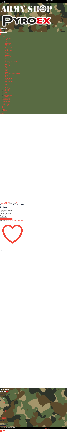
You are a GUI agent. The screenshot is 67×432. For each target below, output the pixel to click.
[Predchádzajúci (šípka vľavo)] (0, 431)
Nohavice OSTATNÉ (7, 44)
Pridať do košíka (6, 219)
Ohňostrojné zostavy (6, 104)
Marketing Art (8, 427)
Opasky (6, 52)
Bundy (5, 46)
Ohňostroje (3, 405)
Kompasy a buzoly (7, 65)
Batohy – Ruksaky (7, 62)
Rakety (4, 93)
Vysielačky (6, 69)
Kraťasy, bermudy (7, 45)
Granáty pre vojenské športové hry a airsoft (9, 100)
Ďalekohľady (6, 66)
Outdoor (4, 59)
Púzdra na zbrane (5, 203)
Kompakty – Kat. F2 (6, 89)
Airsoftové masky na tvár (8, 82)
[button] (24, 36)
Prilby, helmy (6, 54)
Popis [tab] (2, 248)
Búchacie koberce (5, 96)
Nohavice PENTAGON (8, 43)
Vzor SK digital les (7, 37)
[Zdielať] (3, 430)
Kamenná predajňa (4, 403)
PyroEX (5, 427)
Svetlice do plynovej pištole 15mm (7, 103)
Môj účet (3, 416)
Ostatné (6, 76)
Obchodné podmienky (5, 411)
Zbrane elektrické (7, 79)
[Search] (0, 30)
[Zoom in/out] (0, 430)
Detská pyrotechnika (6, 91)
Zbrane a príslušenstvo (6, 83)
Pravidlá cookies (50, 428)
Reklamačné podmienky (5, 412)
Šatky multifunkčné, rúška (8, 50)
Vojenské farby (7, 71)
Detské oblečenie (7, 48)
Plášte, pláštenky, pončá (8, 56)
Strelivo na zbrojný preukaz (8, 88)
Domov (1, 202)
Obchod (4, 202)
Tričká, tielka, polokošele (8, 38)
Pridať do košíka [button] (9, 293)
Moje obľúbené (4, 418)
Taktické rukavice (7, 53)
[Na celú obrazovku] (1, 430)
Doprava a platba (4, 410)
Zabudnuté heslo (4, 417)
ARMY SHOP (7, 202)
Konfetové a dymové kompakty (7, 95)
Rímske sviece (5, 92)
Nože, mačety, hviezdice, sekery (9, 60)
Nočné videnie (6, 68)
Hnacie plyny (6, 80)
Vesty (5, 40)
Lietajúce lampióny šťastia (6, 99)
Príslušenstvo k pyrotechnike (7, 105)
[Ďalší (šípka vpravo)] (1, 431)
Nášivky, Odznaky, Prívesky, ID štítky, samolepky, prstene (12, 73)
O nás (2, 404)
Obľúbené (1, 31)
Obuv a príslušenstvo (7, 57)
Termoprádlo (6, 41)
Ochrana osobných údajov (44, 428)
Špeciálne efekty (5, 102)
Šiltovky (6, 51)
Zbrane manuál (7, 77)
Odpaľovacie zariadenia (6, 101)
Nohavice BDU (7, 42)
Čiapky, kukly (6, 49)
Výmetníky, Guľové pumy (6, 98)
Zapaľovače (6, 72)
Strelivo (4, 86)
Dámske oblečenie (7, 55)
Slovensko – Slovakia (8, 74)
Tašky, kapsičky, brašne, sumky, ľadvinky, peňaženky (12, 61)
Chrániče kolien (7, 70)
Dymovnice (4, 97)
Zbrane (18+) (6, 84)
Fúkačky (6, 64)
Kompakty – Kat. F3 (6, 90)
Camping (6, 63)
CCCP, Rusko (6, 75)
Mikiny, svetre (6, 39)
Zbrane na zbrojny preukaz (8, 85)
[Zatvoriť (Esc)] (4, 430)
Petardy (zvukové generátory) (7, 94)
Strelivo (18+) (6, 87)
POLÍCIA (6, 58)
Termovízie (6, 67)
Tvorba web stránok (12, 427)
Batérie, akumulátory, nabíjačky (9, 81)
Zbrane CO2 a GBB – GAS (8, 78)
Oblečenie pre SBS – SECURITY (9, 47)
